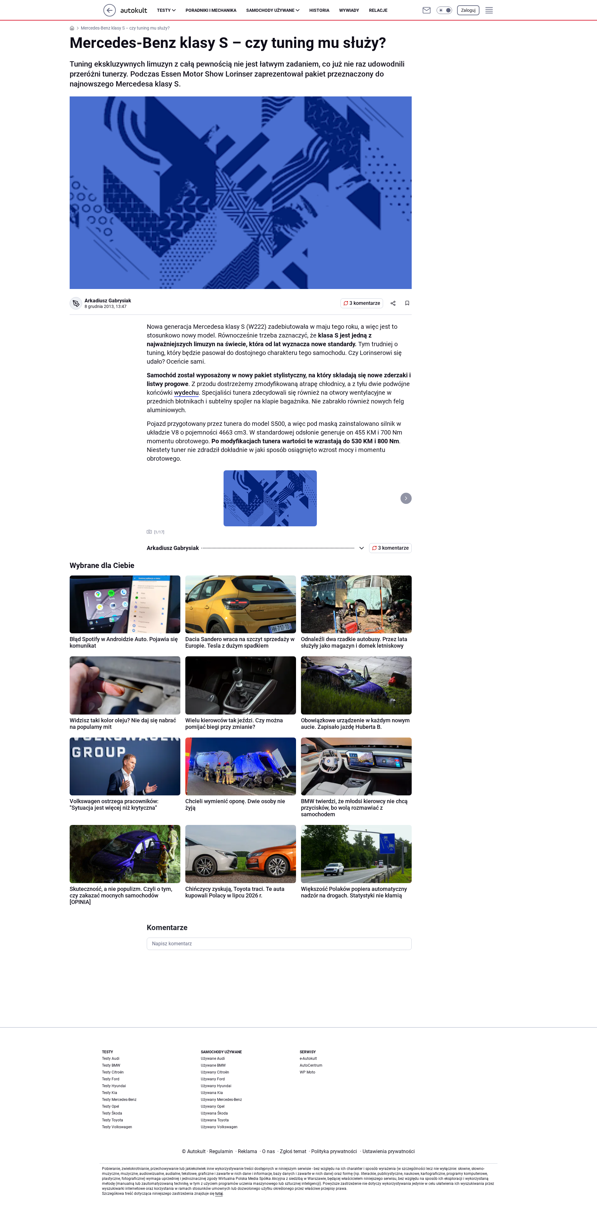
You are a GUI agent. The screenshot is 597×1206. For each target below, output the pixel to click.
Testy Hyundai (114, 1086)
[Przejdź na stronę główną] (109, 15)
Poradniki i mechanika (211, 10)
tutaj (219, 1193)
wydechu (186, 392)
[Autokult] (139, 10)
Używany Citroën (215, 1072)
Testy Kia (109, 1093)
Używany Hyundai (216, 1086)
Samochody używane (270, 10)
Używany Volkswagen (219, 1127)
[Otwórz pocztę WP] (427, 10)
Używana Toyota (215, 1120)
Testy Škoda (112, 1113)
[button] (444, 10)
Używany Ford (213, 1079)
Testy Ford (110, 1079)
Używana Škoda (214, 1113)
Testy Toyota (112, 1120)
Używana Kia (212, 1093)
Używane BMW (213, 1065)
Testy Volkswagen (117, 1127)
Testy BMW (111, 1065)
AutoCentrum (311, 1065)
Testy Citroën (113, 1072)
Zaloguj (468, 10)
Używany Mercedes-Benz (221, 1099)
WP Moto (307, 1072)
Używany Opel (212, 1106)
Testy (164, 10)
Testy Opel (110, 1106)
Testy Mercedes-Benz (119, 1099)
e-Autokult (308, 1058)
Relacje (378, 10)
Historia (319, 10)
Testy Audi (110, 1058)
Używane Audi (213, 1058)
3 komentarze (364, 303)
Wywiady (349, 10)
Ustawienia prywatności (387, 1151)
